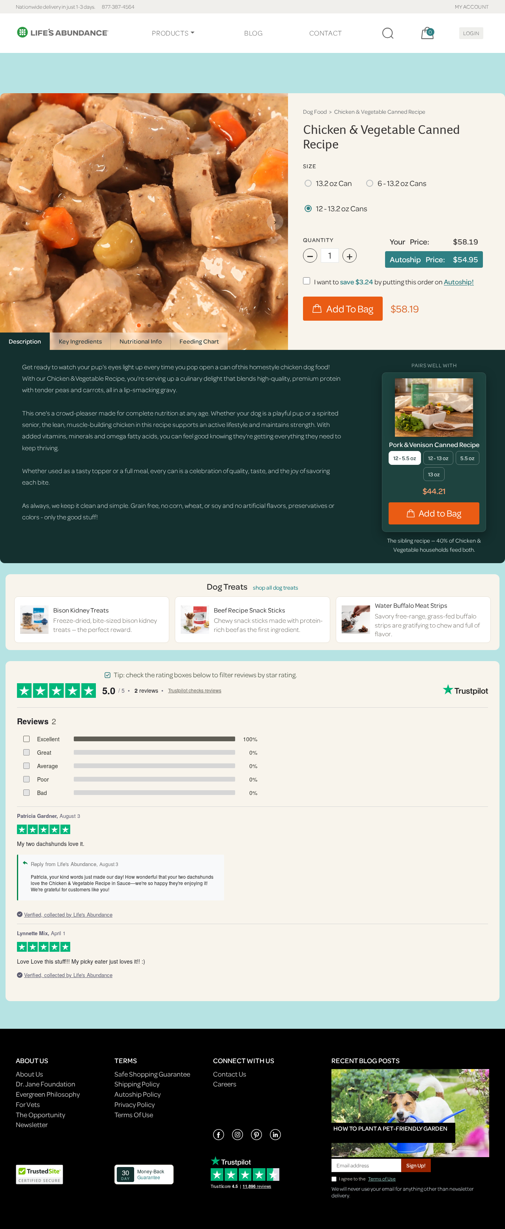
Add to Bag (440, 513)
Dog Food (315, 111)
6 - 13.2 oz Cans (402, 183)
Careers (224, 1084)
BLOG (253, 33)
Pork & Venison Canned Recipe (434, 444)
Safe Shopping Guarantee (152, 1074)
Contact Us (229, 1074)
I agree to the (367, 1178)
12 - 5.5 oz (404, 458)
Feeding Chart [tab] (199, 341)
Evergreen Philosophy (48, 1094)
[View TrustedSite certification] (39, 1173)
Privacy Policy (134, 1104)
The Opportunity (40, 1115)
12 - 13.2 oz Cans (341, 208)
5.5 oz (467, 458)
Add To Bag (349, 309)
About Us (29, 1074)
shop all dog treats (275, 587)
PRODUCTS (170, 33)
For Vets (28, 1104)
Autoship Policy (137, 1094)
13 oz (434, 474)
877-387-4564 (118, 6)
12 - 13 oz (438, 458)
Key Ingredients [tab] (80, 341)
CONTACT (325, 33)
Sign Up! (416, 1165)
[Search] (388, 33)
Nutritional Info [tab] (141, 341)
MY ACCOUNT (472, 6)
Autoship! (459, 282)
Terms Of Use (133, 1115)
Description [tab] (25, 341)
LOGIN (471, 33)
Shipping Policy (136, 1084)
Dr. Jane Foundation (45, 1084)
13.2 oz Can (334, 183)
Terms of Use (382, 1178)
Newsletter (32, 1124)
